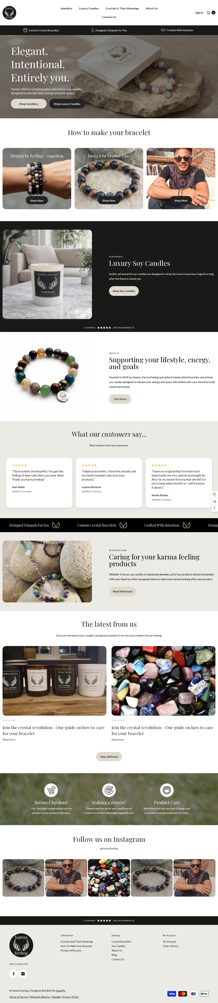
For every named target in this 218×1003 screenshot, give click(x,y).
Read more (9, 739)
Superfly (60, 990)
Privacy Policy (71, 996)
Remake (56, 996)
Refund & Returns (40, 996)
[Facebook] (13, 973)
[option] (54, 694)
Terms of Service (18, 996)
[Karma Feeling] (109, 76)
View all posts (109, 756)
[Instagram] (23, 973)
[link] (109, 30)
